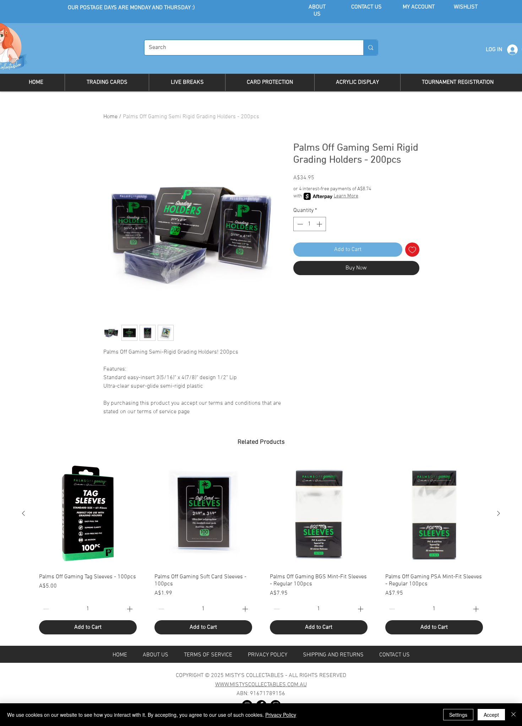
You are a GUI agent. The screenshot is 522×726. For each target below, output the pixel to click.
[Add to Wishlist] (412, 249)
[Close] (513, 714)
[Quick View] (88, 513)
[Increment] (320, 224)
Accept (491, 714)
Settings (458, 714)
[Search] (370, 47)
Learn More (346, 196)
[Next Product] (498, 513)
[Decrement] (299, 224)
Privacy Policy (280, 714)
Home (110, 116)
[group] (261, 549)
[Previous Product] (23, 513)
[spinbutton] (309, 224)
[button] (107, 82)
